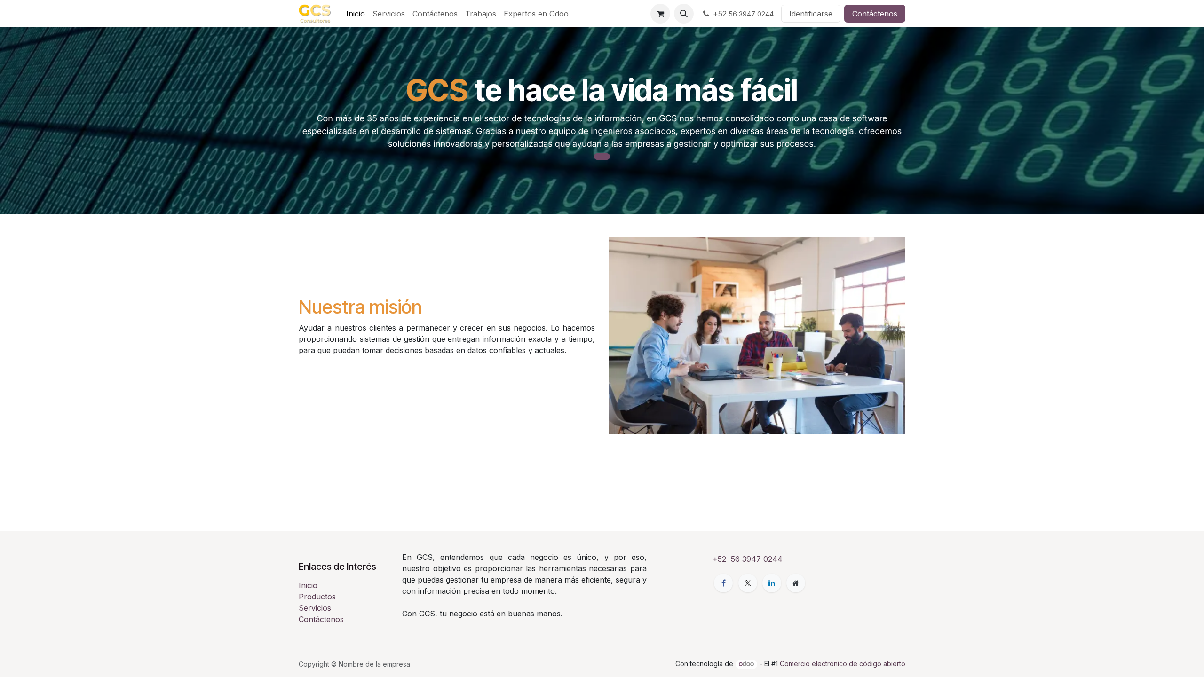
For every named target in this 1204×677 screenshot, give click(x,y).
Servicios (315, 608)
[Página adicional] (795, 583)
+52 (743, 13)
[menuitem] (355, 13)
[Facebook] (723, 583)
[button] (684, 14)
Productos (317, 596)
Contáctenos (874, 13)
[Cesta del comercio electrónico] (660, 14)
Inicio (308, 585)
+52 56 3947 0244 (748, 559)
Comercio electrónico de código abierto (842, 664)
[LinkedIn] (771, 583)
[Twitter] (747, 583)
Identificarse (810, 13)
